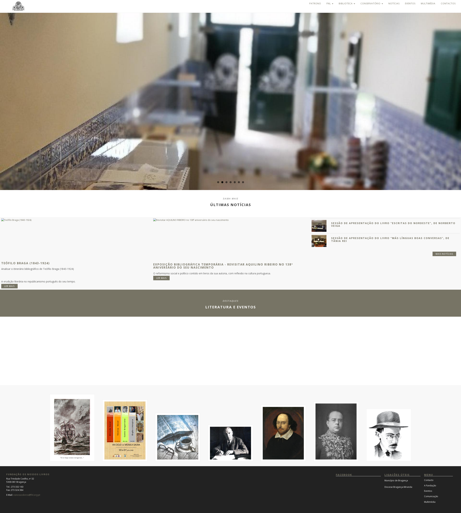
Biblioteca (346, 3)
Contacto (428, 480)
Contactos (448, 3)
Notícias (394, 3)
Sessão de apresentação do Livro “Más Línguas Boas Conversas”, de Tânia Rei (390, 239)
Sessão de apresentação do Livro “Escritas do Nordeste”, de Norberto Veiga (393, 224)
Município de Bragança (396, 480)
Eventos (410, 3)
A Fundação (430, 485)
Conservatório (371, 3)
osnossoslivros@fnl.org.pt (26, 494)
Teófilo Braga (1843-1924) (25, 263)
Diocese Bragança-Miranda (398, 487)
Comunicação (431, 496)
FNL (329, 3)
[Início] (15, 5)
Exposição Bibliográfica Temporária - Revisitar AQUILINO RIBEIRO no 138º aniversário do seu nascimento (223, 266)
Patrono (315, 3)
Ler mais (9, 286)
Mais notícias (444, 253)
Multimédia (428, 3)
